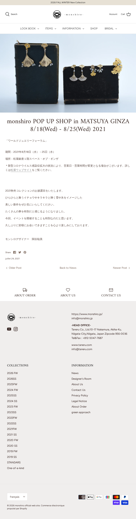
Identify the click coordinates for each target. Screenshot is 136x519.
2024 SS (12, 401)
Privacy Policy (80, 395)
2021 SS (12, 434)
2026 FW (12, 373)
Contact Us (78, 390)
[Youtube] (9, 329)
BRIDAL (109, 28)
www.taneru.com (82, 345)
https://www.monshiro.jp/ (87, 314)
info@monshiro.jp (82, 318)
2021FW (12, 429)
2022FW (12, 417)
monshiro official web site (27, 505)
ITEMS (49, 28)
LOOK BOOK (28, 28)
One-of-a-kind (15, 468)
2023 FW (12, 406)
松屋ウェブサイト (21, 170)
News (75, 373)
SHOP (94, 28)
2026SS (11, 378)
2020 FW (12, 440)
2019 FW (12, 451)
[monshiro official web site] (68, 14)
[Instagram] (16, 329)
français (14, 496)
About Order (79, 406)
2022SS (11, 423)
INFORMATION (71, 28)
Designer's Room (81, 378)
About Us (77, 384)
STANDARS (14, 462)
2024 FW (12, 390)
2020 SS (12, 445)
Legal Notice (79, 401)
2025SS (11, 395)
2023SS (11, 412)
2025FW (12, 384)
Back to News (68, 267)
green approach (81, 412)
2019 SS (12, 457)
